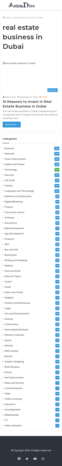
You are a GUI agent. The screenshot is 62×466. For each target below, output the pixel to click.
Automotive (11, 223)
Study (8, 287)
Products (9, 239)
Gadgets (9, 297)
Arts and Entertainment (17, 313)
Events (8, 372)
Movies (8, 356)
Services (9, 175)
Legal (7, 308)
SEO (7, 244)
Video (8, 393)
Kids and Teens (13, 276)
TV (6, 420)
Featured (9, 153)
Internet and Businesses (17, 303)
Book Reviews (12, 367)
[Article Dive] (21, 4)
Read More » (11, 124)
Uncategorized (12, 409)
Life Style (10, 180)
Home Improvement (15, 159)
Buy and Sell (11, 249)
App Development (14, 233)
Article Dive (10, 97)
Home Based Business (16, 329)
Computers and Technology (19, 191)
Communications (13, 388)
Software (9, 217)
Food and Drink (13, 271)
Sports (8, 340)
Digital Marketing (13, 201)
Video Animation (13, 425)
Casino (8, 281)
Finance (9, 207)
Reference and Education (18, 196)
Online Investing (13, 399)
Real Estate (11, 255)
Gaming (9, 319)
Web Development (14, 228)
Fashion (9, 185)
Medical (9, 265)
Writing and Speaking (16, 260)
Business (9, 148)
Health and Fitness (14, 164)
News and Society (14, 383)
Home (8, 17)
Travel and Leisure (14, 212)
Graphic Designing (14, 361)
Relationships (12, 415)
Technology (11, 169)
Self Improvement (14, 377)
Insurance (10, 404)
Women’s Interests (14, 335)
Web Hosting (11, 351)
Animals (9, 345)
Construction (11, 324)
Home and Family (14, 292)
